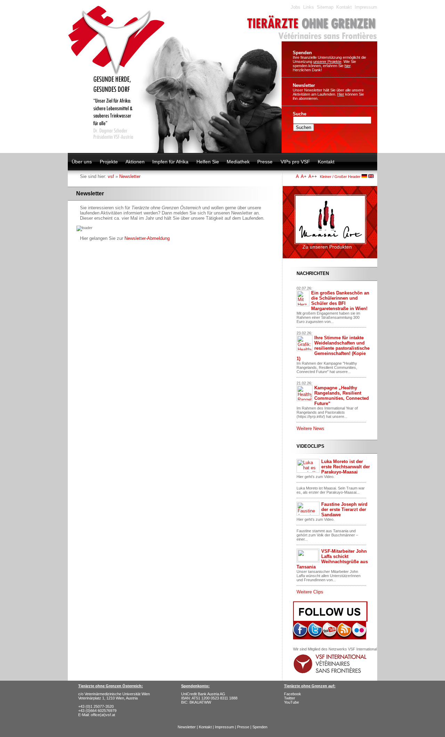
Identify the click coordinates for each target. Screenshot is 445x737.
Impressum (366, 7)
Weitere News (310, 428)
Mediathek (238, 161)
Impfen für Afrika (170, 161)
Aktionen (135, 161)
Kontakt (344, 7)
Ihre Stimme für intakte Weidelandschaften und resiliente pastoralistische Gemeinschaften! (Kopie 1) (333, 348)
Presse (265, 161)
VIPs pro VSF (295, 161)
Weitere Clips (310, 591)
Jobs (295, 7)
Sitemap (325, 7)
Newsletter (304, 85)
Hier (340, 94)
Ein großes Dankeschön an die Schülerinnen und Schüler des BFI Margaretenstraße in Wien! (340, 300)
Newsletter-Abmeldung (147, 238)
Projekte (109, 161)
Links (308, 7)
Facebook (292, 694)
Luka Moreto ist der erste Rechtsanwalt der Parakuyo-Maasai (345, 467)
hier (347, 66)
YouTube (291, 702)
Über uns (82, 161)
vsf (111, 176)
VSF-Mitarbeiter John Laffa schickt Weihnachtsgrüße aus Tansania (332, 559)
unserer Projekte (327, 61)
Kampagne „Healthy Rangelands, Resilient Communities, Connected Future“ (341, 395)
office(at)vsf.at (103, 715)
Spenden (302, 52)
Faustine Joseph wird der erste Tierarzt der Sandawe (344, 509)
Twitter (289, 698)
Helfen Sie (207, 161)
